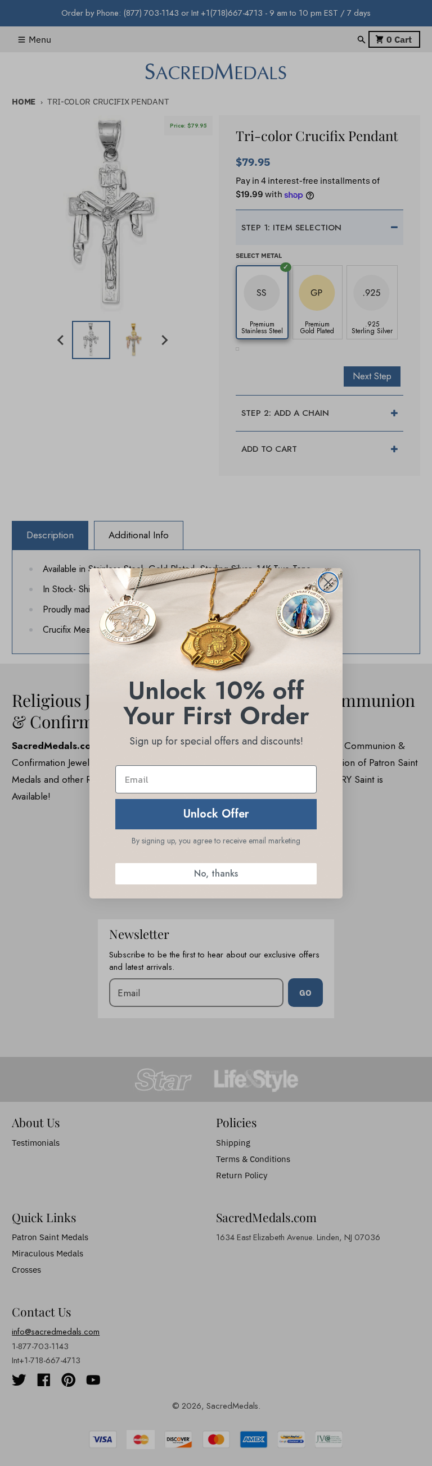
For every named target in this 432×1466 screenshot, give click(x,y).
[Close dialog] (328, 582)
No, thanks (216, 873)
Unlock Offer (216, 814)
